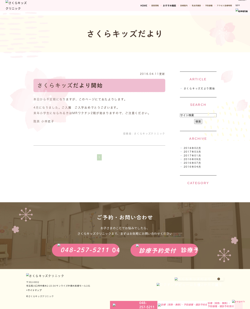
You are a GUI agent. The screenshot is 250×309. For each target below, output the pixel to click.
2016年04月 (192, 167)
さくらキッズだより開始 (70, 85)
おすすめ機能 (169, 5)
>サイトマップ (34, 290)
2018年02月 (192, 148)
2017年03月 (192, 152)
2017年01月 (192, 155)
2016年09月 (192, 159)
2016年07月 (192, 163)
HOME (143, 5)
